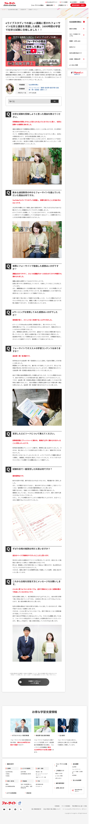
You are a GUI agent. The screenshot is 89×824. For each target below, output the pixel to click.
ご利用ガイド (62, 5)
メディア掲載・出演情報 (77, 772)
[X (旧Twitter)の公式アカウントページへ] (21, 809)
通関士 (7, 784)
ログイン (77, 74)
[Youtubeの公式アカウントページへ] (4, 809)
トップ (3, 9)
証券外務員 (23, 771)
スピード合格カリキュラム (74, 35)
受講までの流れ (58, 773)
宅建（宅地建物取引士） (26, 784)
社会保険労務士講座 (13, 9)
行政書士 (8, 773)
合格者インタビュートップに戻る (34, 682)
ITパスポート (39, 786)
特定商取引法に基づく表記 (79, 806)
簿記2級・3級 (39, 771)
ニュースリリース (76, 769)
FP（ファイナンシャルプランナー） (42, 774)
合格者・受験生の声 (74, 59)
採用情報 (74, 775)
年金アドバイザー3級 (41, 777)
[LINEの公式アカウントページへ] (10, 809)
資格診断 (28, 793)
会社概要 (82, 2)
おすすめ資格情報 (11, 793)
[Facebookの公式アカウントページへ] (15, 809)
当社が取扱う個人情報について (51, 809)
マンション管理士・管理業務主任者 (26, 787)
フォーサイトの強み (37, 5)
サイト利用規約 (66, 806)
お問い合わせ (58, 778)
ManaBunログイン (51, 2)
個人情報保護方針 (36, 809)
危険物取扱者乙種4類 (26, 773)
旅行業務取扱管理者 (10, 786)
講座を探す (49, 5)
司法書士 (8, 775)
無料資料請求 (60, 783)
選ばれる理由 (73, 29)
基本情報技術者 (39, 784)
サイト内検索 (64, 2)
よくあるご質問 (73, 65)
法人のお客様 (73, 2)
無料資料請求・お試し (78, 5)
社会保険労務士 (34, 85)
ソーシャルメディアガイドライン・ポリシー (75, 809)
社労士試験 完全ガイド (75, 53)
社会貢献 (74, 766)
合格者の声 (23, 9)
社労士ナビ (72, 47)
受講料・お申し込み (74, 41)
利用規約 (57, 806)
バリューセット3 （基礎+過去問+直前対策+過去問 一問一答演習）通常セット (44, 89)
